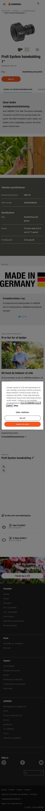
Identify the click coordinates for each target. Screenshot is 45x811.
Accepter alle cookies (22, 424)
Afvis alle (22, 418)
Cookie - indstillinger (22, 412)
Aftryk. (15, 405)
